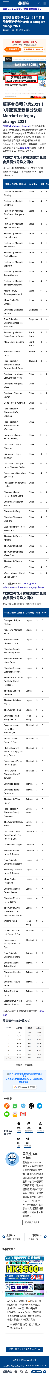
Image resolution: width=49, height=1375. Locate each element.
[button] (2, 1292)
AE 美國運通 (16, 1324)
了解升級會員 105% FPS (33, 49)
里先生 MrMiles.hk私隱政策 (24, 1360)
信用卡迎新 (28, 1324)
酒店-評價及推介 (31, 9)
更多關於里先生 (32, 1222)
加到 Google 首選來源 (26, 1087)
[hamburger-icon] (6, 3)
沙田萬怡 (24, 148)
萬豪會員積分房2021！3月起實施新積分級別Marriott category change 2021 (24, 22)
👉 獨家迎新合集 (12, 49)
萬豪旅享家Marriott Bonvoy (16, 126)
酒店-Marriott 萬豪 (12, 9)
